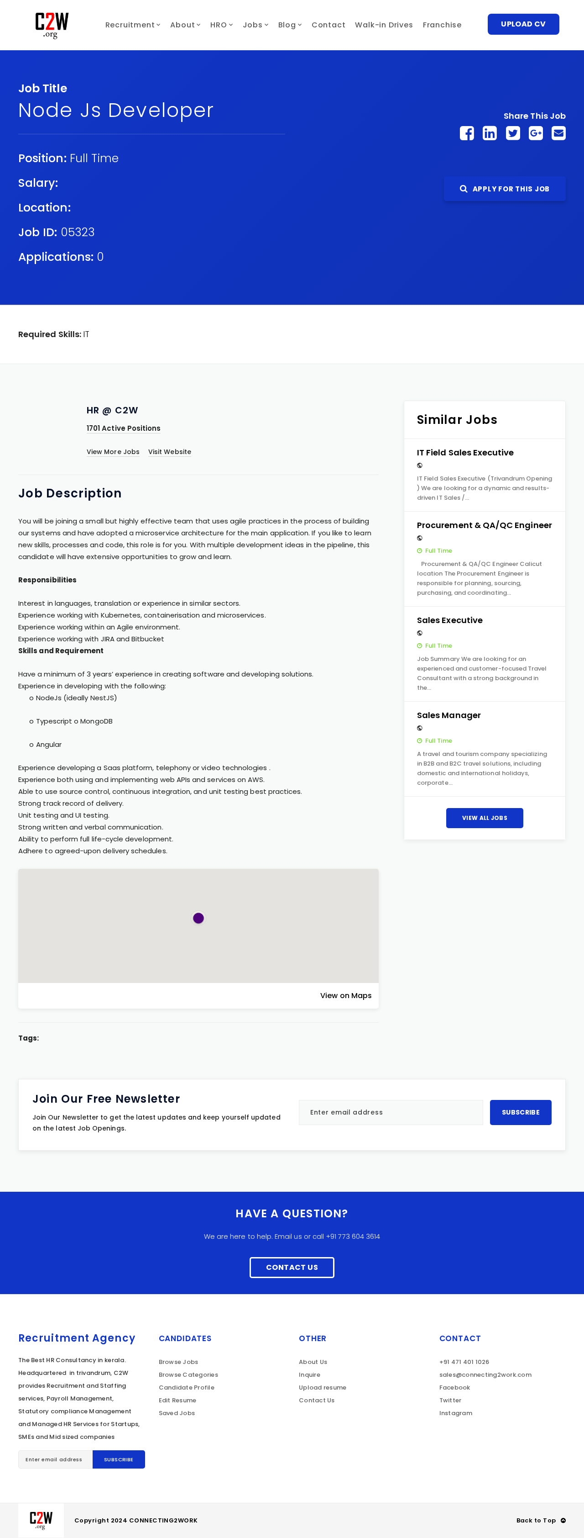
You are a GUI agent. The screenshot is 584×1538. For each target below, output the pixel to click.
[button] (198, 918)
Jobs (253, 25)
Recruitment (130, 25)
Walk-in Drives (384, 25)
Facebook (454, 1387)
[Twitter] (513, 133)
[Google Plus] (536, 133)
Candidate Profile (186, 1387)
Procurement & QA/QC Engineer (484, 525)
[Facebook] (467, 133)
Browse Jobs (178, 1362)
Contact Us (292, 1267)
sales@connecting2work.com (485, 1374)
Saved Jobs (177, 1413)
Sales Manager (449, 715)
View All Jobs (484, 818)
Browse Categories (188, 1374)
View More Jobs (113, 451)
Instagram (455, 1413)
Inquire (309, 1374)
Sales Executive (450, 620)
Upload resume (322, 1387)
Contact (329, 25)
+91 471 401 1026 (464, 1362)
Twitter (450, 1400)
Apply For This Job (510, 189)
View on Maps (346, 995)
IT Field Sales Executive (465, 452)
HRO (218, 25)
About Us (313, 1362)
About (182, 25)
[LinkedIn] (490, 133)
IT (86, 334)
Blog (287, 25)
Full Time (94, 158)
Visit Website (169, 451)
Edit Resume (178, 1400)
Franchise (442, 25)
